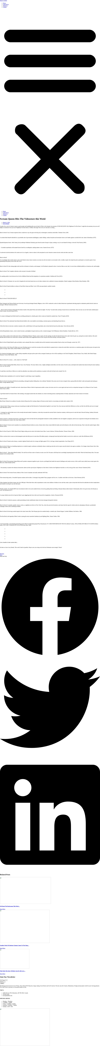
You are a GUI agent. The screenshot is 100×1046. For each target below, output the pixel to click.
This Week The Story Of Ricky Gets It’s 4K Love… (12, 971)
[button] (50, 109)
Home (4, 3)
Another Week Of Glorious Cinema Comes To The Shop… (14, 945)
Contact (5, 7)
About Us (5, 5)
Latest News (6, 4)
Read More (2, 909)
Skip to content (3, 0)
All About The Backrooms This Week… (10, 906)
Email (1, 981)
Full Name (2, 980)
